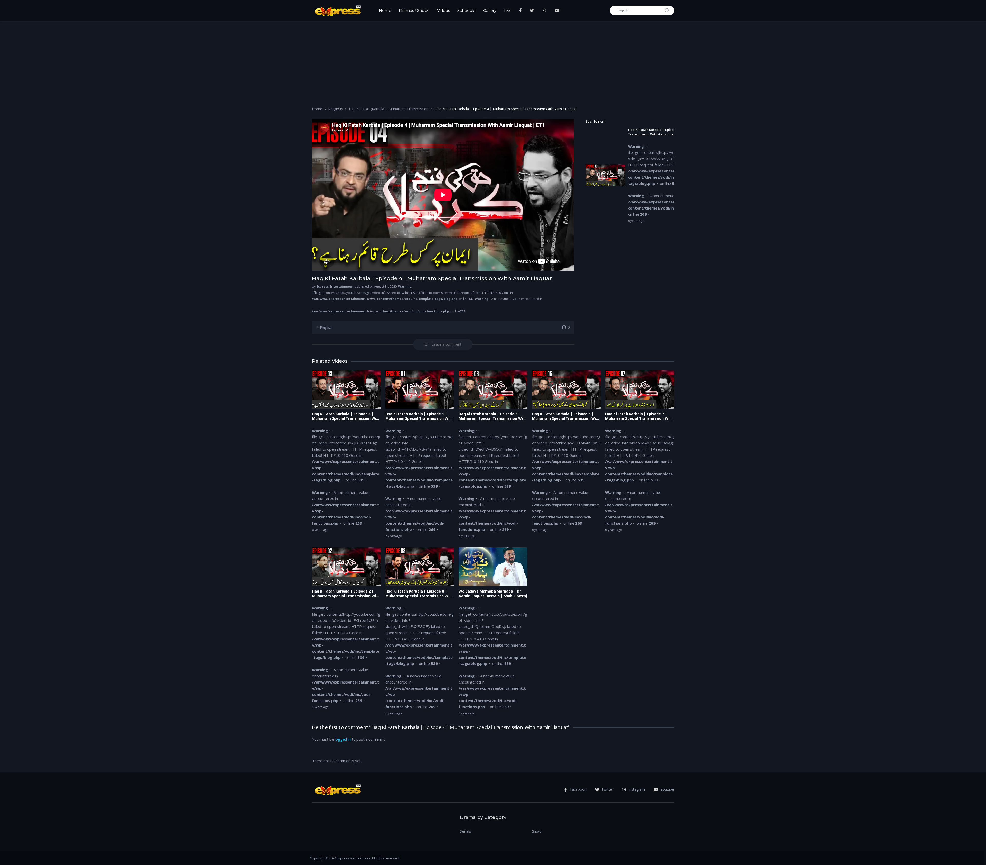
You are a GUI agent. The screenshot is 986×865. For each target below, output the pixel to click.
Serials (465, 831)
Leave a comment (446, 344)
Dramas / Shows (414, 10)
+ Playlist (324, 327)
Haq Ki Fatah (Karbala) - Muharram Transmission (389, 108)
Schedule (466, 10)
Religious (335, 108)
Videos (443, 10)
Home (385, 10)
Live (507, 10)
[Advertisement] (493, 60)
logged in (343, 739)
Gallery (489, 10)
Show (536, 831)
